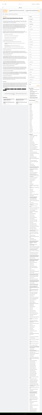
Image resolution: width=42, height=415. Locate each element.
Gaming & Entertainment (32, 180)
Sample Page (20, 7)
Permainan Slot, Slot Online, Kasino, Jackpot (34, 323)
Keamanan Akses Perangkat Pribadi (33, 217)
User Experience (31, 407)
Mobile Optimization (32, 263)
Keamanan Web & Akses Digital (33, 239)
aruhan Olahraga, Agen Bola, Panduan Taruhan (34, 153)
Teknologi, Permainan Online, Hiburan (33, 401)
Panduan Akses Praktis (32, 272)
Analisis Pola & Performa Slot (33, 145)
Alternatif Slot (31, 140)
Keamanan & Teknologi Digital (33, 213)
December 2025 (31, 114)
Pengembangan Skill (32, 305)
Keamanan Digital (31, 222)
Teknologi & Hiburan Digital (32, 361)
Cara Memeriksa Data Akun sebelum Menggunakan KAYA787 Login (29, 0)
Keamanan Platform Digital (32, 235)
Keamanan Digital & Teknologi (33, 227)
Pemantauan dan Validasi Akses (33, 299)
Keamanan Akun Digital (32, 218)
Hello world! (37, 101)
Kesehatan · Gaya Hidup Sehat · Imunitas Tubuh (34, 246)
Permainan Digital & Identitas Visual (33, 314)
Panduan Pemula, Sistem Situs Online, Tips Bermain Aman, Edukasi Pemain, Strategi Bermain (34, 290)
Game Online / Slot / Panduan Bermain (33, 172)
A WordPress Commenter (32, 101)
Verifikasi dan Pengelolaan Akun (33, 410)
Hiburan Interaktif (31, 189)
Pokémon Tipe (31, 324)
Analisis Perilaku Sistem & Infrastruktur (34, 144)
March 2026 (31, 110)
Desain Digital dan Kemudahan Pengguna (34, 161)
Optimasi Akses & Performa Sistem (33, 266)
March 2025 (31, 125)
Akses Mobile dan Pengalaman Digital (33, 135)
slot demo (31, 64)
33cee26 (4, 19)
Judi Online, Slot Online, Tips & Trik (33, 199)
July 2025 (30, 120)
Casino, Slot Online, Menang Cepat (33, 160)
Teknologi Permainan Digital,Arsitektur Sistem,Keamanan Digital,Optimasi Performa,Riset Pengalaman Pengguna (33, 392)
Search (30, 84)
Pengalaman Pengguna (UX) (32, 302)
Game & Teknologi (31, 171)
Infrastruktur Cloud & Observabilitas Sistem (34, 194)
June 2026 (31, 106)
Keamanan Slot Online (32, 238)
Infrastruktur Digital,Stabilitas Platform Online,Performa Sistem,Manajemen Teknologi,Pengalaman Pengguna (33, 197)
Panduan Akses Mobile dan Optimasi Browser (34, 271)
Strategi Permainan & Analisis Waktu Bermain (34, 353)
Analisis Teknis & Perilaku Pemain (33, 148)
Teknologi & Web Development (33, 375)
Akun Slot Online (31, 139)
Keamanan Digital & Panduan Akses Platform (34, 226)
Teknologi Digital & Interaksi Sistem (33, 382)
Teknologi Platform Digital (32, 394)
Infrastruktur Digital (32, 195)
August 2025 (31, 119)
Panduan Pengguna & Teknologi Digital (33, 293)
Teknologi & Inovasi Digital (32, 364)
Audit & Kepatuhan (31, 154)
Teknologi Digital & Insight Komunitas (33, 381)
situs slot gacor (31, 29)
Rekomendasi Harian (32, 329)
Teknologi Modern (31, 390)
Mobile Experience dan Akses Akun (33, 262)
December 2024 (31, 129)
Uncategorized (4, 16)
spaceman (31, 74)
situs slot (30, 54)
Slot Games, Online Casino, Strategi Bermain (34, 336)
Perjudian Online (31, 309)
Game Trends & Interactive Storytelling (33, 177)
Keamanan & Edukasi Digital (32, 210)
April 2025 (31, 124)
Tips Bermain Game (32, 402)
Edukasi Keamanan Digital (32, 165)
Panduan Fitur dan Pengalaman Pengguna (34, 276)
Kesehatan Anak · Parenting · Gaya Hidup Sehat (34, 247)
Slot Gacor (31, 39)
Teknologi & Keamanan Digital (33, 365)
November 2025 (31, 115)
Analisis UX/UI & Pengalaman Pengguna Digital (34, 149)
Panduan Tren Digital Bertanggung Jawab (34, 298)
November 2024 (31, 130)
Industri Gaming (31, 190)
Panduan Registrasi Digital (32, 294)
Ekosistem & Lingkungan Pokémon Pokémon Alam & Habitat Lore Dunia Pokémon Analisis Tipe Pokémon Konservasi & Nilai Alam (34, 167)
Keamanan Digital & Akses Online (33, 223)
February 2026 (31, 111)
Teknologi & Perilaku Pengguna (33, 374)
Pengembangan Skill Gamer (32, 306)
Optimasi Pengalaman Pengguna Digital (34, 267)
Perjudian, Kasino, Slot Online (33, 310)
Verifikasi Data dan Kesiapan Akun (33, 411)
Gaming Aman (31, 181)
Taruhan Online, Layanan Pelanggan (33, 360)
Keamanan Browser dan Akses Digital (33, 221)
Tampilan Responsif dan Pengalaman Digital (34, 357)
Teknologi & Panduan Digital (32, 370)
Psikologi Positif (31, 328)
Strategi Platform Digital (32, 354)
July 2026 (30, 105)
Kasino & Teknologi (32, 202)
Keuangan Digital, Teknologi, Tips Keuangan (34, 252)
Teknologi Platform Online (32, 395)
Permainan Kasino (31, 315)
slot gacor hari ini (31, 69)
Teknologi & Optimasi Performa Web (33, 369)
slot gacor (31, 26)
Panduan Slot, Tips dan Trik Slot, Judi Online (34, 297)
